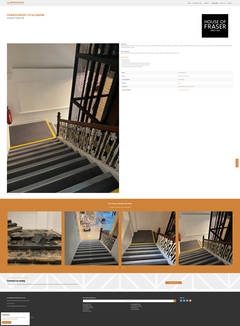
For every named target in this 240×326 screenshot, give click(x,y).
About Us (222, 3)
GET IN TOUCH (237, 163)
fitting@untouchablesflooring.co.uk (18, 306)
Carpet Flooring (134, 307)
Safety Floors (86, 309)
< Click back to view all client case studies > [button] (120, 207)
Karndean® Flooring (135, 304)
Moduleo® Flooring (87, 305)
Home (189, 3)
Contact (229, 3)
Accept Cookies (6, 322)
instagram (187, 300)
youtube (190, 300)
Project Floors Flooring (136, 305)
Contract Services (135, 309)
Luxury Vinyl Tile (87, 304)
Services (206, 3)
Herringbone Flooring (88, 307)
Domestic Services (87, 311)
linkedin (184, 300)
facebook (181, 300)
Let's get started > (173, 282)
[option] (34, 238)
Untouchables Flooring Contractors (15, 3)
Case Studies (215, 3)
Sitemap (32, 317)
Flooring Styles (197, 3)
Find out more (5, 317)
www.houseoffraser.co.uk (184, 89)
